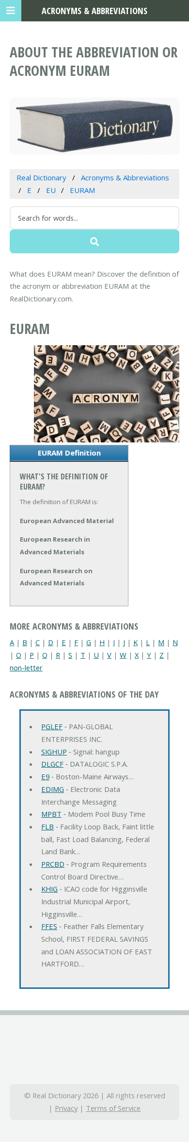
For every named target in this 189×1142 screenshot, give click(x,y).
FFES (49, 926)
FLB (47, 826)
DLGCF (52, 764)
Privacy (66, 1108)
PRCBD (52, 864)
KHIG (49, 889)
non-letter (26, 667)
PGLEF (52, 726)
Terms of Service (113, 1108)
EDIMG (52, 789)
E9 (45, 776)
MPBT (51, 814)
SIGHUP (54, 751)
